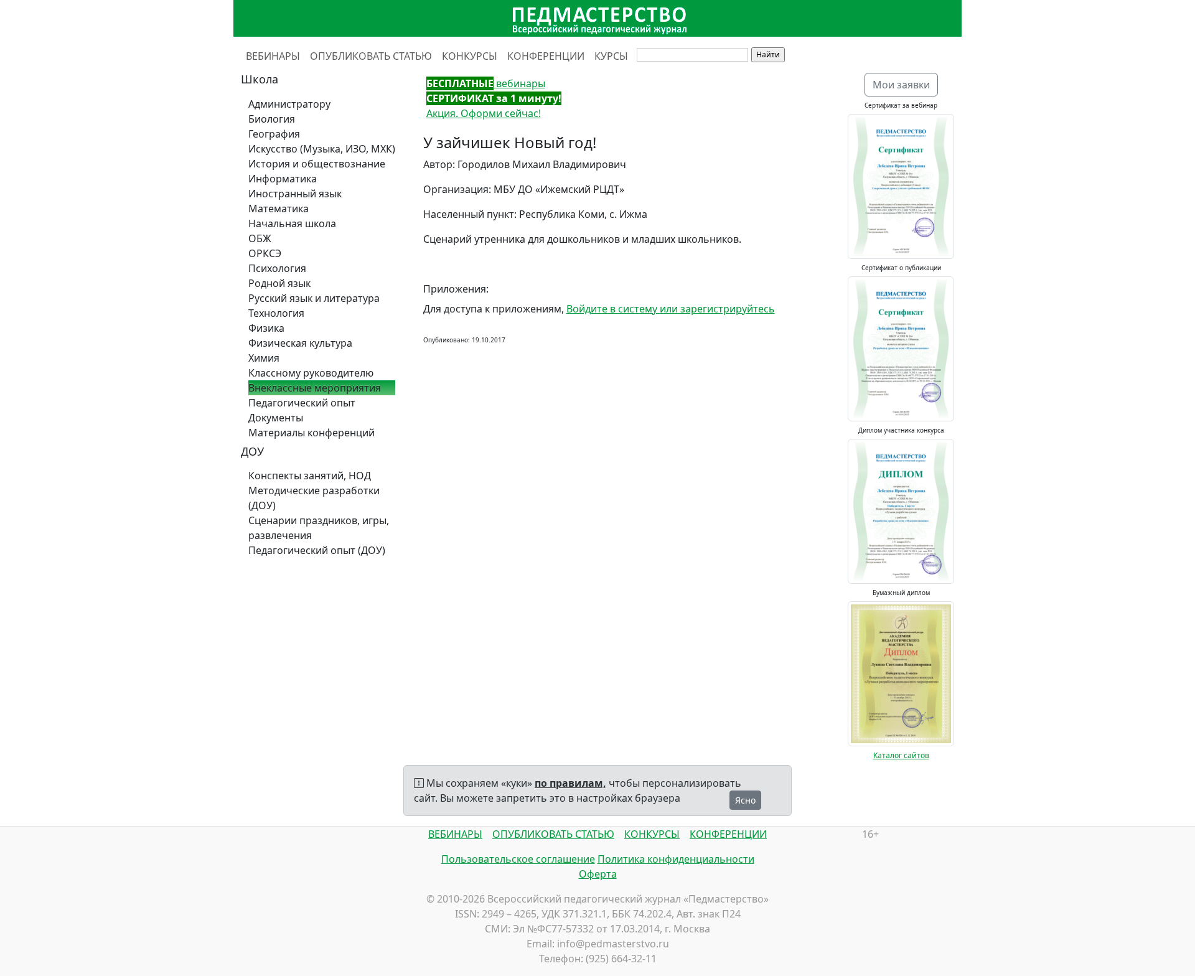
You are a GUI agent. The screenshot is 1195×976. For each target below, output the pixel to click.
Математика (278, 208)
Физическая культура (300, 343)
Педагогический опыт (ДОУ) (316, 550)
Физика (266, 328)
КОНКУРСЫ (469, 56)
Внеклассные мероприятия (314, 388)
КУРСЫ (611, 56)
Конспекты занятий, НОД (309, 475)
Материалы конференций (311, 432)
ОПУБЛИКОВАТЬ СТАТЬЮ (371, 56)
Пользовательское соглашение (518, 859)
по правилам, (570, 783)
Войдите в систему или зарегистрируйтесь (670, 309)
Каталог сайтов (901, 755)
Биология (271, 119)
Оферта (598, 874)
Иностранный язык (295, 193)
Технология (276, 313)
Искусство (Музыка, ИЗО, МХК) (321, 149)
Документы (275, 418)
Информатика (282, 178)
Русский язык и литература (314, 298)
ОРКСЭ (264, 253)
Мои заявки (901, 85)
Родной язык (279, 283)
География (274, 134)
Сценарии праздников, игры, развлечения (318, 528)
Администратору (289, 104)
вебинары (485, 83)
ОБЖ (259, 238)
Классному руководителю (310, 373)
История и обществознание (316, 164)
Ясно (745, 800)
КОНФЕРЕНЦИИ (545, 56)
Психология (277, 268)
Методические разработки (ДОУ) (314, 498)
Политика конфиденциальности (676, 859)
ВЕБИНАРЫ (273, 56)
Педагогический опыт (301, 403)
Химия (263, 358)
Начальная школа (292, 223)
